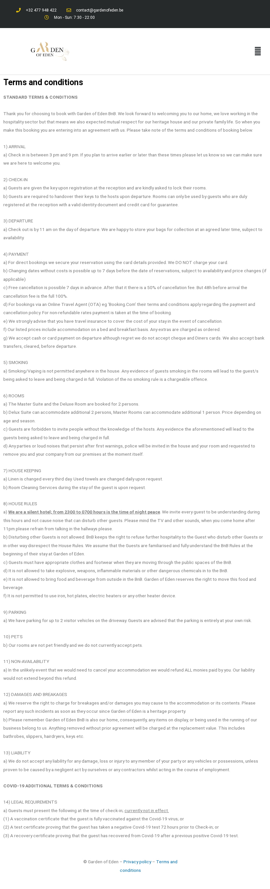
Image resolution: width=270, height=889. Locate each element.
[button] (258, 51)
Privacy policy (137, 861)
